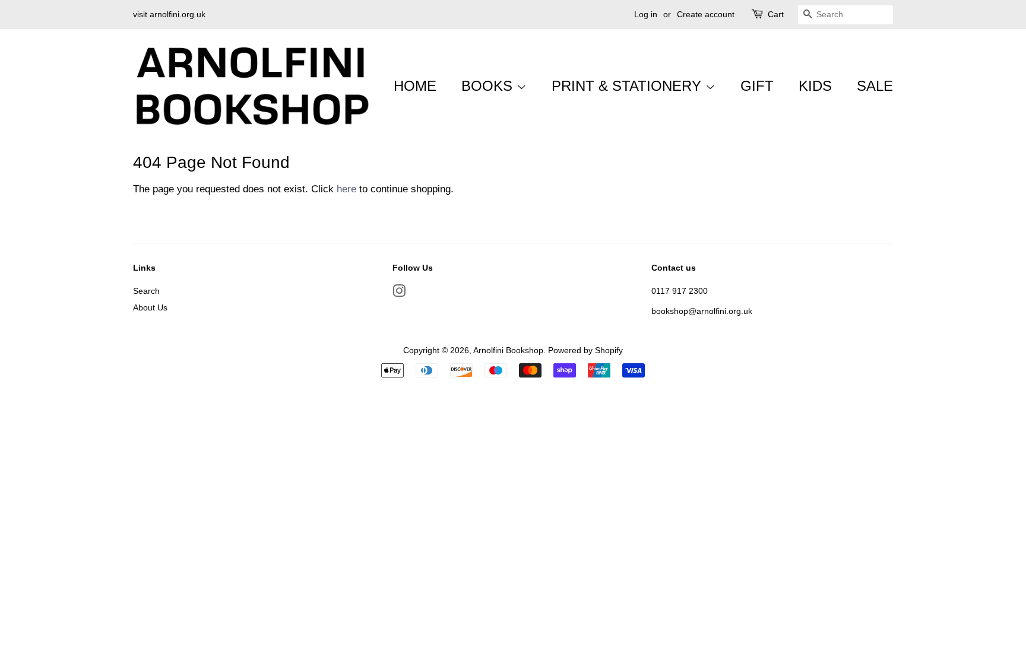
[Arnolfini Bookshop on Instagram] (399, 293)
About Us (150, 307)
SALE (875, 86)
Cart (776, 14)
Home (415, 86)
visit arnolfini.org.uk (169, 14)
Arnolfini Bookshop (508, 350)
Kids (815, 86)
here (346, 189)
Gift (757, 86)
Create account (705, 14)
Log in (645, 14)
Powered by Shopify (585, 350)
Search (146, 291)
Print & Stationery (628, 86)
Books (489, 86)
